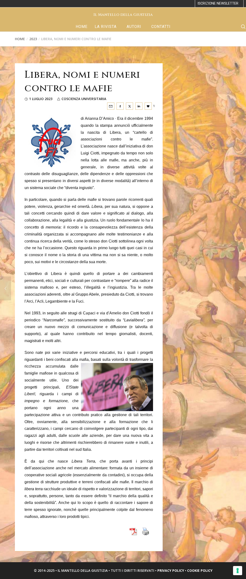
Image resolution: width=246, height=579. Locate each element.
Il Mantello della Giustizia (123, 14)
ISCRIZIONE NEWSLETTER (217, 3)
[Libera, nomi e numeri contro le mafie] (110, 106)
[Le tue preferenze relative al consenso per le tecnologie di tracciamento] (237, 570)
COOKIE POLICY (199, 570)
